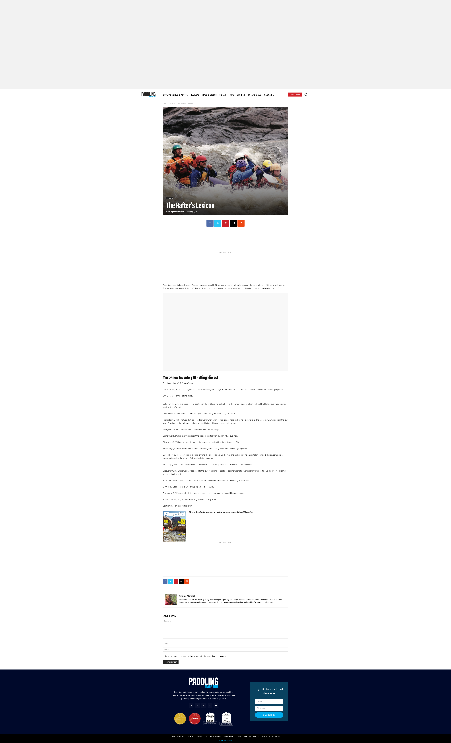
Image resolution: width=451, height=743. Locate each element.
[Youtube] (216, 705)
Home (165, 103)
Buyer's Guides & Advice (175, 94)
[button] (306, 95)
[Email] (233, 223)
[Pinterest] (225, 223)
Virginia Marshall (176, 211)
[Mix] (241, 223)
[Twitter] (217, 223)
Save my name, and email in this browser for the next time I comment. (195, 656)
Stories (241, 94)
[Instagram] (197, 705)
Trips (231, 94)
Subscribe (295, 94)
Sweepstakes (254, 94)
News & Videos (209, 94)
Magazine (269, 94)
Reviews (195, 94)
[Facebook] (210, 223)
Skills (223, 94)
